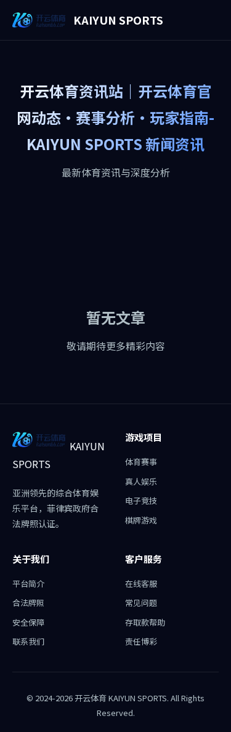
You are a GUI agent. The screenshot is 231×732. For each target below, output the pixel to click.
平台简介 (28, 583)
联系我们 (28, 641)
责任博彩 (141, 641)
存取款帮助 (145, 622)
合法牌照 (28, 602)
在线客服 (141, 583)
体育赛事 (141, 461)
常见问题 (141, 602)
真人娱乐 (141, 481)
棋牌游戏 (141, 520)
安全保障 (28, 622)
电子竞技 (141, 500)
